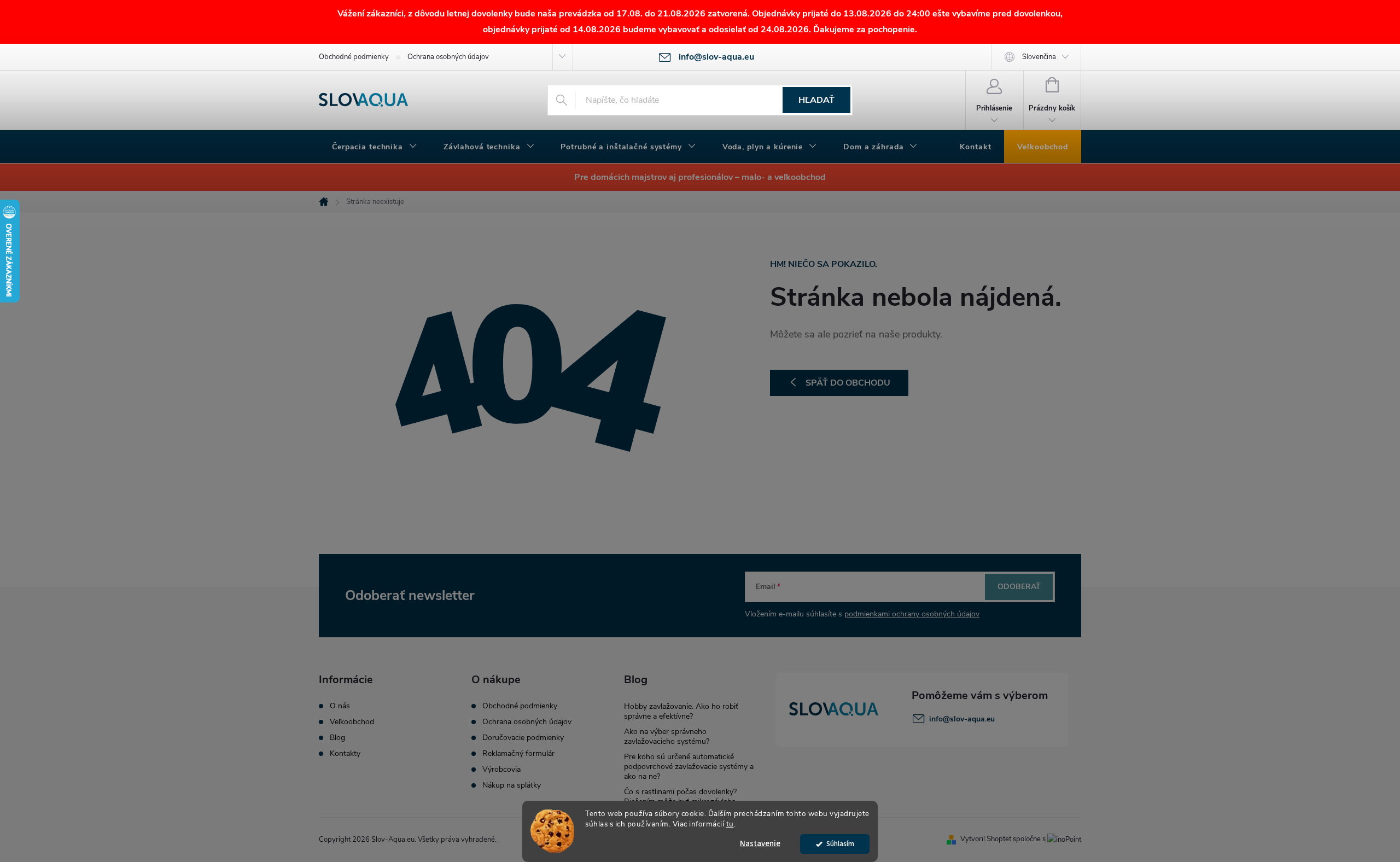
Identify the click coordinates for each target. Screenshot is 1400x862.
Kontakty (345, 753)
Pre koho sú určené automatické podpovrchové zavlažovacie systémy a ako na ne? (689, 767)
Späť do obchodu (848, 383)
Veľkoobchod (352, 722)
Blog (337, 737)
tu (730, 824)
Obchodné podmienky (354, 57)
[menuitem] (374, 147)
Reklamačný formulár (518, 753)
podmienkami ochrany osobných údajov (911, 614)
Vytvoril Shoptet (985, 839)
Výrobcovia (501, 769)
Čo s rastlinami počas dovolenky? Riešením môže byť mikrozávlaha (680, 797)
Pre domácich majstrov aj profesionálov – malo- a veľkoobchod (700, 177)
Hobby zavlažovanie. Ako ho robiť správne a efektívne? (681, 711)
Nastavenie (760, 843)
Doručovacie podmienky (523, 737)
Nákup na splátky (511, 785)
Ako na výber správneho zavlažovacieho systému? (666, 736)
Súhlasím (840, 843)
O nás (340, 706)
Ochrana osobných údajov (448, 57)
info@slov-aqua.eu (962, 719)
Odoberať (1019, 586)
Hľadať (816, 100)
